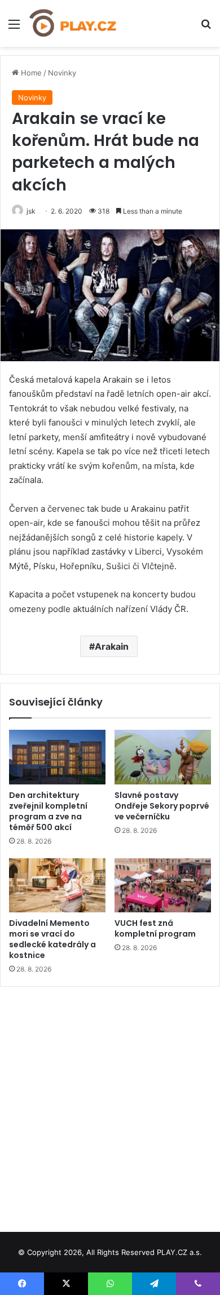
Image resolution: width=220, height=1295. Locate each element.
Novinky (62, 72)
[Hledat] (206, 28)
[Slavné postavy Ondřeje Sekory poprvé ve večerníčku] (163, 757)
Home (30, 72)
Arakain (112, 646)
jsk (31, 211)
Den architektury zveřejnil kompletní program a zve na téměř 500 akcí (48, 811)
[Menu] (14, 28)
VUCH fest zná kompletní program (155, 928)
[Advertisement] (110, 1105)
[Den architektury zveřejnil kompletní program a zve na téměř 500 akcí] (57, 757)
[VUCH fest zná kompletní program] (163, 885)
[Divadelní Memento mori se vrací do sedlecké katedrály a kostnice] (57, 885)
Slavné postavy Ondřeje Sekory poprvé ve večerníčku (162, 806)
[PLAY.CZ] (73, 23)
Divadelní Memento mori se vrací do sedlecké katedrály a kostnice (52, 939)
